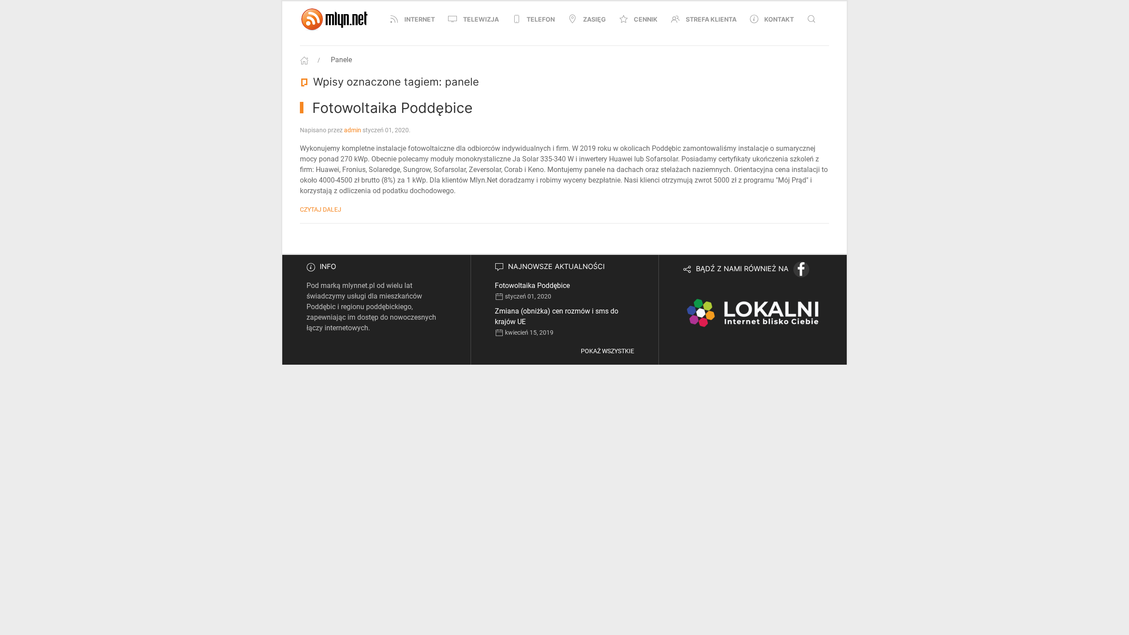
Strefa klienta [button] (711, 19)
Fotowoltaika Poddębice (532, 285)
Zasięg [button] (594, 19)
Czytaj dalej (320, 209)
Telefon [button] (541, 19)
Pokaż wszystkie (607, 351)
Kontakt (779, 19)
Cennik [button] (646, 19)
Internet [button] (419, 19)
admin (352, 130)
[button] (811, 19)
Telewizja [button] (481, 19)
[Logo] (335, 19)
